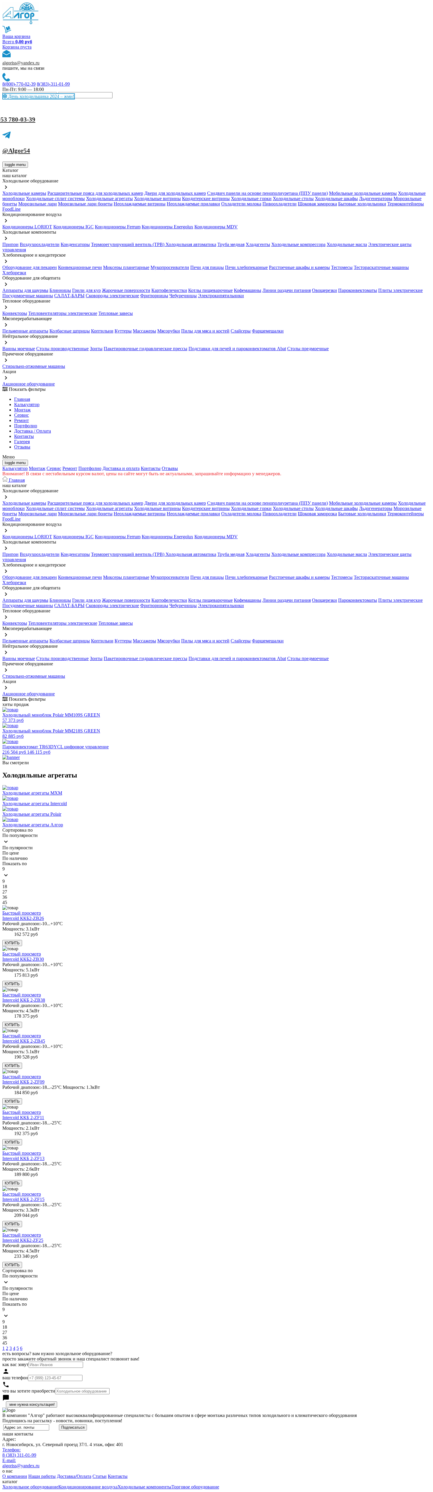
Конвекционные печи (80, 267)
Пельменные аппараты (25, 330)
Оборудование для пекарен (29, 267)
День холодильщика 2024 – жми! (40, 96)
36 (4, 897)
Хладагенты (258, 244)
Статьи (99, 1476)
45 (4, 902)
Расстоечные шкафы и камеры (299, 267)
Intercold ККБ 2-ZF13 (23, 1158)
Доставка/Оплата (74, 1476)
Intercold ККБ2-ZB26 (23, 918)
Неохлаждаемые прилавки (193, 203)
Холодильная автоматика (191, 244)
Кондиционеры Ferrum (118, 226)
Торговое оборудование (195, 1486)
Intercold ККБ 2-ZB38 (23, 1000)
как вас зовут (15, 1364)
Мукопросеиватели (170, 267)
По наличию (15, 858)
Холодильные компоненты (144, 1486)
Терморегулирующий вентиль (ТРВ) (128, 244)
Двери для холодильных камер (175, 193)
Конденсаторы (75, 244)
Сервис (54, 468)
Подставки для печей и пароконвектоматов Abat (237, 348)
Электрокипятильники (221, 295)
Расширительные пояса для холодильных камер (95, 193)
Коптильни (102, 330)
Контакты (24, 436)
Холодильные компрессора (298, 244)
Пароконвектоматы (357, 290)
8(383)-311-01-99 (53, 84)
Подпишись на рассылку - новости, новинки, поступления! (62, 1420)
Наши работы (42, 1476)
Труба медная (230, 244)
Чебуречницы (183, 295)
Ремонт (21, 420)
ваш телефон (15, 1377)
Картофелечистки (169, 290)
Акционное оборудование (28, 383)
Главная (22, 399)
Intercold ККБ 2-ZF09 (23, 1081)
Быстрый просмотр (21, 913)
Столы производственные (62, 348)
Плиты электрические (400, 290)
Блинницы (60, 290)
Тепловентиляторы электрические (62, 313)
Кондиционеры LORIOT (27, 226)
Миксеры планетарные (126, 267)
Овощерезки (324, 290)
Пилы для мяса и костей (205, 330)
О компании (14, 1476)
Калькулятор (26, 404)
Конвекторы (14, 313)
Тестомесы (342, 267)
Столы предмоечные (308, 348)
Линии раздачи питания (286, 290)
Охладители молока (241, 203)
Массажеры (144, 330)
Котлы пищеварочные (210, 290)
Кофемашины (247, 290)
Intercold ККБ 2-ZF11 (23, 1117)
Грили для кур (86, 290)
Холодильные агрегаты (109, 198)
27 (4, 891)
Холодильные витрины (157, 198)
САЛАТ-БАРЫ (69, 295)
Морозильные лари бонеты (85, 203)
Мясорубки (168, 330)
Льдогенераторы (375, 198)
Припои (10, 244)
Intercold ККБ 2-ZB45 (23, 1041)
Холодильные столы (293, 198)
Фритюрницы (154, 295)
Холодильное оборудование (30, 1486)
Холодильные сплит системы (55, 198)
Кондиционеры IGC (73, 226)
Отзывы (22, 446)
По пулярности (17, 847)
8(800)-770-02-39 (19, 84)
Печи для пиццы (207, 267)
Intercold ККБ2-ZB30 (23, 959)
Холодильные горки (251, 198)
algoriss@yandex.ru (20, 62)
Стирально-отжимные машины (33, 366)
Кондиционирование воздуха (88, 1486)
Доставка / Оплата (32, 430)
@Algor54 (16, 150)
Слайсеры (241, 330)
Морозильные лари (37, 203)
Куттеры (123, 330)
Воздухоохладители (40, 244)
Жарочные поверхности (126, 290)
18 (4, 886)
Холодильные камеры (24, 193)
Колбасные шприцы (69, 330)
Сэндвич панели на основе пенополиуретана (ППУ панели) (267, 193)
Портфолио (25, 425)
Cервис (21, 415)
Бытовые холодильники (362, 203)
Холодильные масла (347, 244)
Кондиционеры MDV (216, 226)
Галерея (22, 441)
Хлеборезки (14, 272)
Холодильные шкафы (336, 198)
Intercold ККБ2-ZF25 (22, 1240)
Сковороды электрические (112, 295)
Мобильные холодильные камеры (363, 193)
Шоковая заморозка (317, 203)
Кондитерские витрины (206, 198)
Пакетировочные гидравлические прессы (145, 348)
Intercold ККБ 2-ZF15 (23, 1199)
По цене (10, 852)
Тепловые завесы (115, 313)
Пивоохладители (279, 203)
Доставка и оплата (121, 468)
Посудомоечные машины (27, 295)
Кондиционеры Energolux (167, 226)
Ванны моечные (18, 348)
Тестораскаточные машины (381, 267)
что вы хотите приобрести (28, 1390)
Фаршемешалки (268, 330)
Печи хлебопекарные (246, 267)
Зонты (96, 348)
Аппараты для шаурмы (25, 290)
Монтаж (22, 409)
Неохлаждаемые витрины (140, 203)
